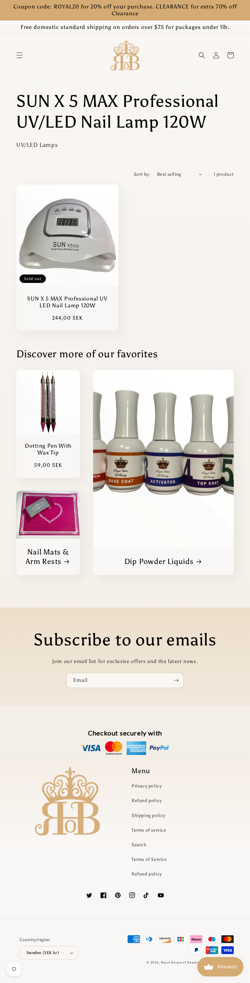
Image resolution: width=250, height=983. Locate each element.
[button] (19, 55)
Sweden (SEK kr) (42, 952)
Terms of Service (149, 859)
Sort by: (142, 174)
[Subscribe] (176, 680)
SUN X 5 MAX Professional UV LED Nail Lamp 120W (67, 302)
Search (139, 845)
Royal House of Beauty (180, 962)
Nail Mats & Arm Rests (47, 556)
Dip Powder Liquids (159, 561)
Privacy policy (146, 786)
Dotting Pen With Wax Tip (48, 449)
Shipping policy (148, 815)
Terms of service (149, 830)
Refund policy (147, 800)
